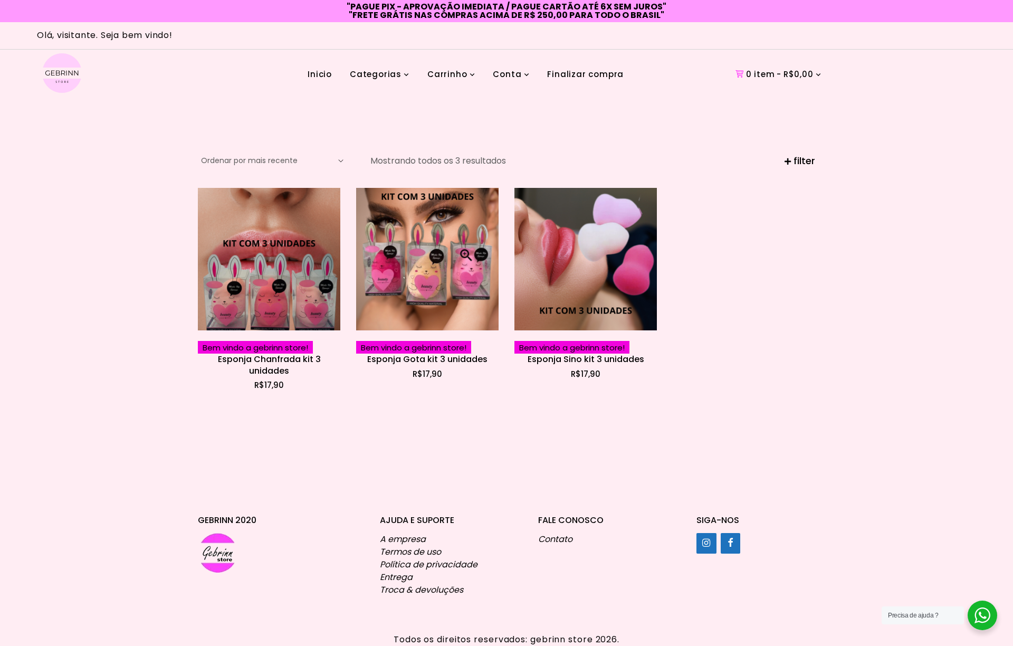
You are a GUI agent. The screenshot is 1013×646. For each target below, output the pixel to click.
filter (803, 160)
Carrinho (447, 74)
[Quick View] (302, 329)
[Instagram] (706, 543)
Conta (507, 74)
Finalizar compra (585, 74)
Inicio (320, 74)
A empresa (403, 539)
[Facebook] (731, 543)
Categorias (376, 74)
